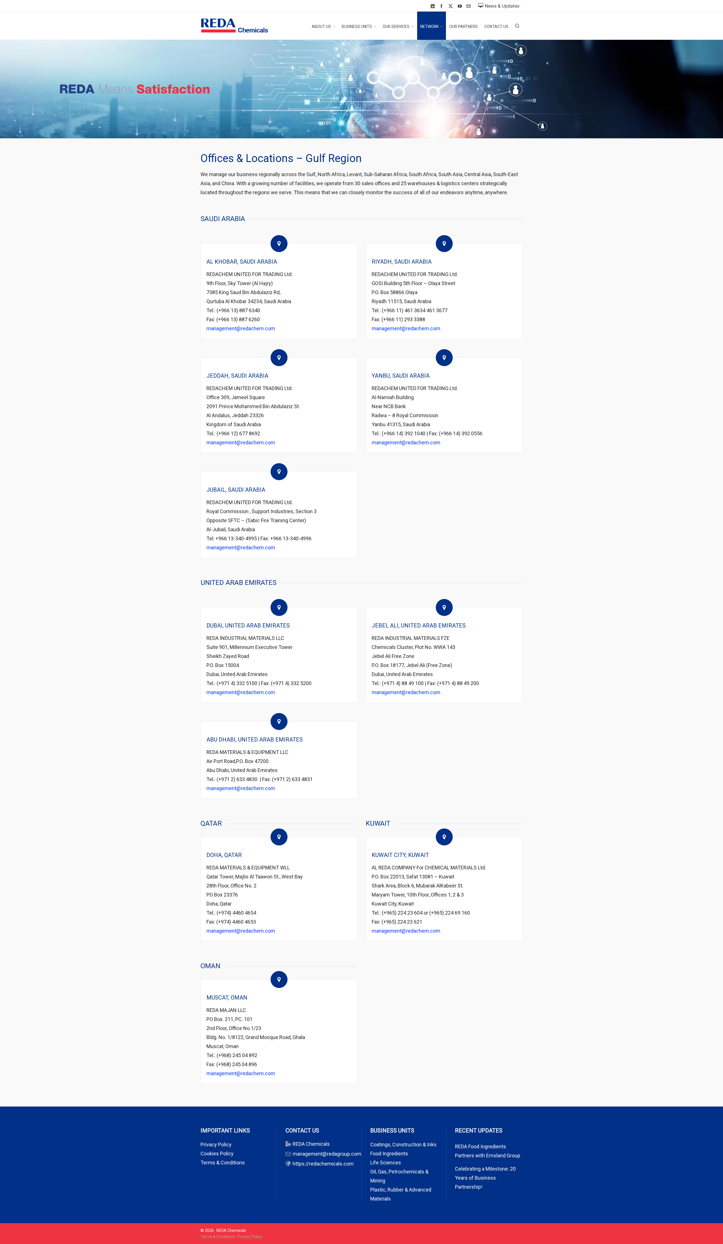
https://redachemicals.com (323, 1164)
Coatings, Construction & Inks (403, 1144)
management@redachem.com (240, 328)
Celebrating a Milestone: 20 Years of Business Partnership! (485, 1178)
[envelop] (469, 6)
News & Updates (502, 6)
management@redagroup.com (327, 1154)
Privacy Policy (216, 1144)
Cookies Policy (217, 1153)
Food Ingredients (389, 1153)
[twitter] (451, 6)
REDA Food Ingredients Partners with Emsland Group (487, 1151)
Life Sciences (385, 1163)
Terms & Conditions (223, 1163)
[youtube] (460, 6)
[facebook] (442, 6)
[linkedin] (433, 6)
